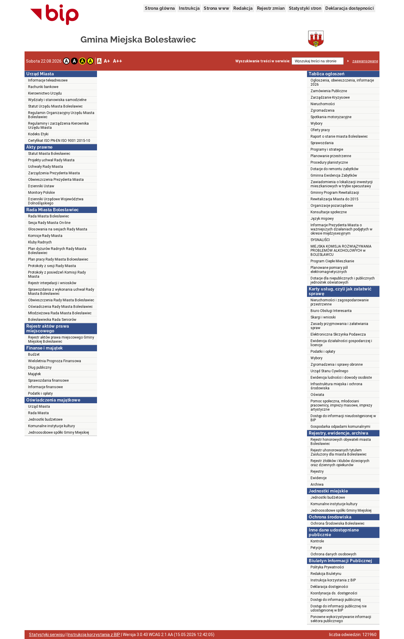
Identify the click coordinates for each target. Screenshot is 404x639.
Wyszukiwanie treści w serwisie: (262, 61)
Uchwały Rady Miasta (45, 167)
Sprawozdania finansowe (48, 380)
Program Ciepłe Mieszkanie (332, 261)
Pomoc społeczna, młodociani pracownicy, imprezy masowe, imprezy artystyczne (341, 405)
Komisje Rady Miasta (45, 236)
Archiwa (317, 484)
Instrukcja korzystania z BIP (333, 580)
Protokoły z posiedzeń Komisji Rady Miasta (57, 274)
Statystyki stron (305, 8)
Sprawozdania (322, 143)
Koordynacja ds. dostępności (334, 593)
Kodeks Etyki (38, 134)
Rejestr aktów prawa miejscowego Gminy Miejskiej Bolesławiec (61, 339)
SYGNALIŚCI (320, 240)
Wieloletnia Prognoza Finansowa (54, 361)
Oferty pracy (320, 130)
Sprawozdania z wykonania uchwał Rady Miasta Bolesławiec (61, 291)
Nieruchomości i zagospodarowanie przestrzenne (340, 302)
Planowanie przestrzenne (331, 156)
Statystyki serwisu (47, 634)
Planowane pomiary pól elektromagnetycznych (329, 270)
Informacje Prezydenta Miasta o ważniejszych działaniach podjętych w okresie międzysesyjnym (341, 229)
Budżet (34, 354)
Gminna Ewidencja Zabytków (334, 175)
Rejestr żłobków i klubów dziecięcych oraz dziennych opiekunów (340, 463)
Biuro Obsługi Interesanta (331, 311)
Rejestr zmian (271, 8)
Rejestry (317, 471)
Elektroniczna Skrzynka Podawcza (338, 334)
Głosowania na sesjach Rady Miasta (57, 229)
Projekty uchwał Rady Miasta (51, 160)
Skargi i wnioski (323, 317)
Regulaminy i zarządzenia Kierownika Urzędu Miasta (58, 125)
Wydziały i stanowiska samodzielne (57, 100)
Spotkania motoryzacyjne (331, 117)
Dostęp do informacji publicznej (336, 600)
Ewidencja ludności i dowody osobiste (341, 377)
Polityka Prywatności (327, 567)
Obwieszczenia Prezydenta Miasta (56, 180)
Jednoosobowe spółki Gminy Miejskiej (58, 432)
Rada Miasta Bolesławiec (48, 216)
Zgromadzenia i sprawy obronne (337, 364)
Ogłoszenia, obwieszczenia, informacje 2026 (342, 82)
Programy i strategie (327, 149)
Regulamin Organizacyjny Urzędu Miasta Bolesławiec (61, 115)
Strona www (216, 8)
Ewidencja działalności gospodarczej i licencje (341, 343)
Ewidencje (319, 478)
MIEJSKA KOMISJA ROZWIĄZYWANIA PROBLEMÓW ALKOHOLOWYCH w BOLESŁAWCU (341, 250)
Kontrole (317, 541)
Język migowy (322, 219)
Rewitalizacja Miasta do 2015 (334, 199)
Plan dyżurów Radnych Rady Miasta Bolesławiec (57, 251)
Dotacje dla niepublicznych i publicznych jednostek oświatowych (343, 280)
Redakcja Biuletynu (326, 574)
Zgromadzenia (322, 110)
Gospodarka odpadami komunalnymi (340, 427)
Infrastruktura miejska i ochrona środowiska (336, 386)
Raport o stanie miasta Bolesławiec (339, 136)
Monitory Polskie (41, 193)
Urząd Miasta (39, 406)
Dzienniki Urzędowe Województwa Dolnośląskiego (55, 201)
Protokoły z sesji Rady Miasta (52, 266)
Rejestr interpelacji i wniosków (52, 283)
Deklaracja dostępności (349, 8)
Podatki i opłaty (40, 393)
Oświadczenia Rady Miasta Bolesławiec (60, 307)
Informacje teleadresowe (47, 80)
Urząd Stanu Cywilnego (329, 371)
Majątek (34, 374)
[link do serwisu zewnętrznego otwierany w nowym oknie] (54, 15)
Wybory (316, 123)
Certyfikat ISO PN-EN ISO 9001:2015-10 (59, 141)
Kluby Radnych (40, 242)
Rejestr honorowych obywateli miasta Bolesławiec (341, 442)
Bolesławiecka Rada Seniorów (52, 320)
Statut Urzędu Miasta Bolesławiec (55, 106)
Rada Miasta (38, 413)
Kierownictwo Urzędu (45, 93)
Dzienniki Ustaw (41, 186)
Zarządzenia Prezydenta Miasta (54, 173)
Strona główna (160, 8)
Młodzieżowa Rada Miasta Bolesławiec (59, 313)
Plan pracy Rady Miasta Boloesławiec (58, 259)
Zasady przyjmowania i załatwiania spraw (339, 326)
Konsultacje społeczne (329, 212)
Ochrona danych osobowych (333, 554)
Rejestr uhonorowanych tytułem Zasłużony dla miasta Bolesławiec (338, 452)
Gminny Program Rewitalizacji (335, 193)
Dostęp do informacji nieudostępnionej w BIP (343, 418)
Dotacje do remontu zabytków (334, 169)
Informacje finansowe (45, 387)
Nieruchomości (323, 104)
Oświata (317, 395)
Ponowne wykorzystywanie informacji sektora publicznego (341, 619)
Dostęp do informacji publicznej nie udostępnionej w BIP (338, 608)
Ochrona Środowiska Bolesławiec (337, 523)
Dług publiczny (39, 367)
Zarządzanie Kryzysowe (330, 97)
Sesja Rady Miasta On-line (49, 223)
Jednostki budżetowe (45, 419)
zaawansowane (365, 61)
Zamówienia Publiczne (329, 91)
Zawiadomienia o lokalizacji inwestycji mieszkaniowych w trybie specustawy (342, 184)
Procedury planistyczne (329, 162)
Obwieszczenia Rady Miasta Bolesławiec (61, 300)
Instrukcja (189, 8)
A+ (107, 61)
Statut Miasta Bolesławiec (49, 154)
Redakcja (243, 8)
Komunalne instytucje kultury (51, 426)
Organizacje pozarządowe (332, 206)
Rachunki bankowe (43, 87)
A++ (117, 61)
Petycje (316, 548)
